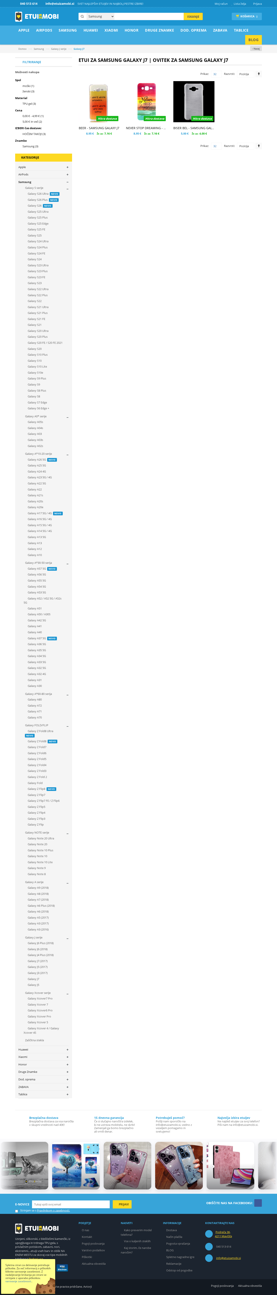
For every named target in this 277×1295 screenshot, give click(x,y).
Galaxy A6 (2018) (38, 911)
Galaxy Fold (35, 783)
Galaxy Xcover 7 (37, 1004)
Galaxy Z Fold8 (41, 741)
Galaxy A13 (34, 543)
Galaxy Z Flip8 (41, 789)
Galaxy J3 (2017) (37, 973)
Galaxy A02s (35, 446)
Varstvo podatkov (93, 1250)
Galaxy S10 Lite (37, 366)
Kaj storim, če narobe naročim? (136, 1250)
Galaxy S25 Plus (37, 217)
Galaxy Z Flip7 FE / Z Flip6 (43, 801)
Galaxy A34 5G (36, 656)
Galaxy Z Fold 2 (37, 777)
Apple (22, 167)
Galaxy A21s (35, 495)
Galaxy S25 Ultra (37, 212)
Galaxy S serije (33, 188)
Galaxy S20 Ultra (37, 331)
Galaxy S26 (39, 205)
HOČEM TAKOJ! (34, 134)
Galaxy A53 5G (36, 592)
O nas (85, 1230)
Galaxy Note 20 (37, 844)
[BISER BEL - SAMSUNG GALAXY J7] (193, 101)
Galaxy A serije (33, 882)
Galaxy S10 (34, 361)
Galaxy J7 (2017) (37, 961)
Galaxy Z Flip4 (36, 813)
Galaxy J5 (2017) (37, 967)
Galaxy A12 (34, 549)
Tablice (22, 1094)
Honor (22, 1064)
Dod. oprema (26, 1079)
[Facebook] (258, 1203)
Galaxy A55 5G (36, 580)
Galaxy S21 (34, 325)
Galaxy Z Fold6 (36, 753)
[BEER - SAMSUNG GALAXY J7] (99, 101)
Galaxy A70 (34, 717)
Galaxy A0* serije (35, 416)
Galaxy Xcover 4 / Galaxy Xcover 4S (41, 1030)
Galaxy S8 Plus (36, 390)
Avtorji (87, 1287)
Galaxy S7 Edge (37, 402)
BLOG (170, 1250)
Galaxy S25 (34, 235)
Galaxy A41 (34, 626)
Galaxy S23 (34, 283)
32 (214, 74)
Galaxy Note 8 (36, 874)
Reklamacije (173, 1264)
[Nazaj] (5, 1166)
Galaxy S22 (34, 301)
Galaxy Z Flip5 (36, 807)
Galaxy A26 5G (41, 459)
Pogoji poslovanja (93, 1243)
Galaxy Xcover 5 (37, 1022)
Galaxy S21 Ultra (37, 307)
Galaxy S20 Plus (37, 337)
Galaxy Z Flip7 (36, 795)
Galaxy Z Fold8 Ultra (39, 733)
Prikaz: (204, 74)
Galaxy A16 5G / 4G (39, 519)
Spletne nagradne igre (180, 1257)
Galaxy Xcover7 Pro (40, 998)
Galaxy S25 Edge (37, 223)
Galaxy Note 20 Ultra (40, 838)
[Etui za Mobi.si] (36, 17)
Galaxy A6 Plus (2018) (41, 906)
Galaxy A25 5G (36, 465)
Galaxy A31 (34, 680)
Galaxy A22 (34, 489)
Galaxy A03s (35, 440)
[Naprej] (271, 1166)
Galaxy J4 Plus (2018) (40, 955)
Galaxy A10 (34, 555)
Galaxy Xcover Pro (39, 1016)
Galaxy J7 (33, 979)
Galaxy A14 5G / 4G (39, 531)
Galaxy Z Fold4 (36, 765)
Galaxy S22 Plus (37, 295)
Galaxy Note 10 (37, 856)
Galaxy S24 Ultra (37, 241)
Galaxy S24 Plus (37, 247)
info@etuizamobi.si (228, 1258)
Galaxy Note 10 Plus (40, 850)
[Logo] (36, 1228)
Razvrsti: (229, 74)
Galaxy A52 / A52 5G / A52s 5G (42, 600)
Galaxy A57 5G (41, 568)
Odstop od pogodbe (179, 1270)
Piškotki (87, 1257)
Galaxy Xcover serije (37, 993)
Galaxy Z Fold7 (36, 747)
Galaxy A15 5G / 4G (39, 525)
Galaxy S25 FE (36, 229)
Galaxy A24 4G (36, 471)
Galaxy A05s (35, 422)
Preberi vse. (36, 1259)
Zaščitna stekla (34, 1040)
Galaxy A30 (34, 686)
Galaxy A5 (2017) (38, 917)
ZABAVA (23, 1087)
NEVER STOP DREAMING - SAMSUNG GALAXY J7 (160, 128)
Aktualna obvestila (94, 1264)
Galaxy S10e (35, 372)
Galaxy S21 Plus (37, 313)
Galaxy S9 (33, 384)
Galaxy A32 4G (36, 674)
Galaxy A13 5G (36, 537)
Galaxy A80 (34, 699)
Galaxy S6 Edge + (38, 408)
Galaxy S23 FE (36, 277)
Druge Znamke (27, 1072)
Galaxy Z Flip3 (36, 819)
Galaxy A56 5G (36, 574)
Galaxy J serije (58, 48)
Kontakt (87, 1237)
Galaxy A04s (35, 428)
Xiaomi (22, 1057)
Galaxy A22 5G (36, 483)
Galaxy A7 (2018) (38, 899)
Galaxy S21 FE (36, 319)
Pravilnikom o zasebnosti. (53, 1210)
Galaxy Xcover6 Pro (40, 1010)
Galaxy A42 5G (36, 620)
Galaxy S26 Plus (42, 200)
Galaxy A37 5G (41, 638)
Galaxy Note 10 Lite (40, 862)
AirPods (23, 174)
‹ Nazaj (256, 48)
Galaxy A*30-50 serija (38, 563)
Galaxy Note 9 (36, 868)
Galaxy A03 (34, 434)
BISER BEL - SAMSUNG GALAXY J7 (197, 128)
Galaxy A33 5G (36, 662)
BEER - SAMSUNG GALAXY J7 (99, 128)
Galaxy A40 (34, 632)
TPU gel (29, 104)
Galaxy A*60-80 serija (38, 694)
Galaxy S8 (33, 396)
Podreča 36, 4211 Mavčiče (223, 1234)
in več (32, 122)
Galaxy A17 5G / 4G (44, 513)
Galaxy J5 (33, 985)
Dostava (171, 1230)
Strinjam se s (28, 1210)
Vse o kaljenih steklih (137, 1241)
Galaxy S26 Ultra (42, 194)
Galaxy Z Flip (35, 824)
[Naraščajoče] (258, 74)
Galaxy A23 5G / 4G (39, 477)
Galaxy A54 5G (36, 586)
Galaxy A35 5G (36, 650)
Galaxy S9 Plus (36, 378)
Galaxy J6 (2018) (37, 949)
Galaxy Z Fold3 (36, 771)
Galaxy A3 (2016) (38, 929)
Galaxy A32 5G (36, 668)
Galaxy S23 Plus (37, 271)
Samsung (39, 48)
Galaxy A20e (35, 507)
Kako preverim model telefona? (136, 1232)
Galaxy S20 (34, 349)
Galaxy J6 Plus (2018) (40, 943)
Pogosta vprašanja (178, 1243)
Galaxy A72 (34, 705)
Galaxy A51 (34, 608)
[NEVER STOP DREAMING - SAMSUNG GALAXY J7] (146, 101)
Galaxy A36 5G (36, 644)
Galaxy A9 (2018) (38, 888)
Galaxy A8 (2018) (38, 894)
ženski (28, 91)
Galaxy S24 (34, 259)
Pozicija (244, 74)
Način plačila (174, 1237)
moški (28, 86)
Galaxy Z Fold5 (36, 759)
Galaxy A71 (34, 711)
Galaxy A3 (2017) (38, 923)
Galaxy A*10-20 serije (38, 454)
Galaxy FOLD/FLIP (36, 725)
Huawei (23, 1049)
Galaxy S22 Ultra (37, 289)
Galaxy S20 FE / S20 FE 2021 (45, 343)
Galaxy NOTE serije (36, 832)
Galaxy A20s (35, 501)
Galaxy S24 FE (36, 253)
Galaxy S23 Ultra (37, 265)
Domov (22, 48)
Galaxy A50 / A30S (38, 614)
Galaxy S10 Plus (37, 355)
